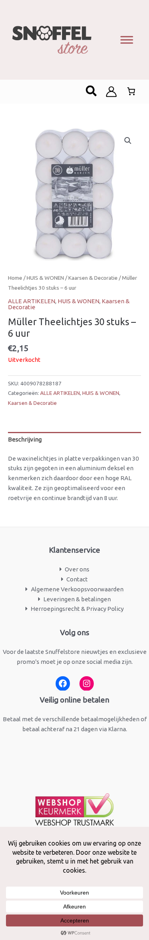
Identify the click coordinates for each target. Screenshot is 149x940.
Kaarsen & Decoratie (93, 278)
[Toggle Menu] (126, 39)
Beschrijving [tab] (25, 439)
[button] (91, 92)
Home (15, 278)
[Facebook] (63, 683)
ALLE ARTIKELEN (31, 301)
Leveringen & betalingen (77, 599)
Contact (77, 579)
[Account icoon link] (111, 92)
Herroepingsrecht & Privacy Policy (77, 608)
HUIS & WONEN (45, 278)
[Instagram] (86, 683)
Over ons (77, 569)
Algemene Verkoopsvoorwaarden (77, 589)
